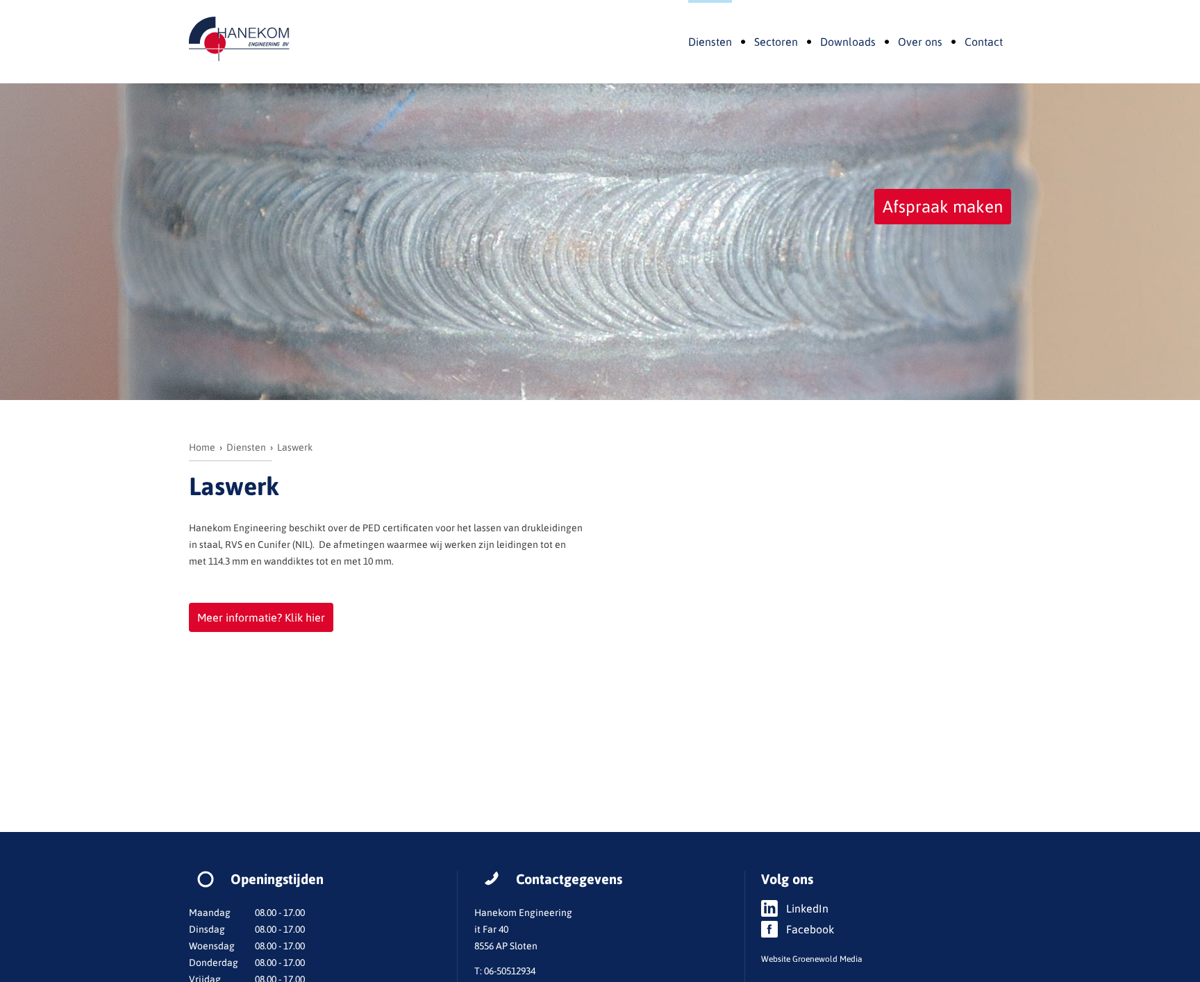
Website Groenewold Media (811, 959)
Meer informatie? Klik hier (261, 617)
